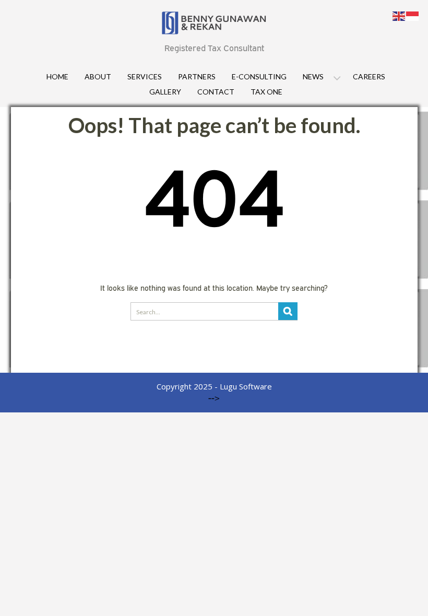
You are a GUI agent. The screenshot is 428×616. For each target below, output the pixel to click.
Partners (197, 76)
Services (144, 76)
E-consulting (259, 76)
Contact (215, 91)
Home (57, 76)
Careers (369, 76)
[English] (399, 15)
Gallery (165, 91)
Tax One (266, 91)
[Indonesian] (413, 15)
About (98, 76)
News (313, 76)
